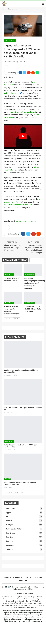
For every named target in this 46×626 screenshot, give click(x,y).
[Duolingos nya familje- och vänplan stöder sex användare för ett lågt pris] (23, 354)
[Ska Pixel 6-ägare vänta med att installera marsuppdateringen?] (13, 298)
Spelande (9, 541)
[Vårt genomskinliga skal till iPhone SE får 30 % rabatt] (33, 298)
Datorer (9, 521)
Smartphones (10, 40)
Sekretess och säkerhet (15, 529)
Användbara (10, 508)
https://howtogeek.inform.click (34, 597)
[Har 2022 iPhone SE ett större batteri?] (13, 270)
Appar (8, 513)
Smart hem (10, 533)
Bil (7, 517)
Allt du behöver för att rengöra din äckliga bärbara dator (12, 247)
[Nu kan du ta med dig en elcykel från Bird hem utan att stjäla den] (23, 392)
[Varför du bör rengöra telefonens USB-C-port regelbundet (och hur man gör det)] (23, 429)
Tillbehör (8, 479)
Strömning (10, 545)
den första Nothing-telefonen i (23, 112)
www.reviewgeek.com (26, 221)
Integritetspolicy (36, 621)
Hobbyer (9, 525)
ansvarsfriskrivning (18, 621)
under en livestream (12, 93)
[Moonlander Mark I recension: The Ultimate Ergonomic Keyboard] (23, 467)
